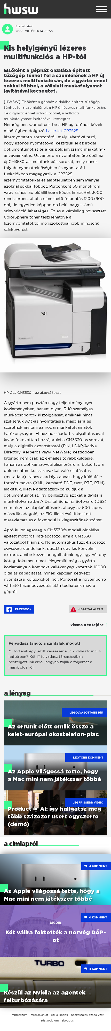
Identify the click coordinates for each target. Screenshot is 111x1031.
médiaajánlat (39, 1014)
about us (68, 1020)
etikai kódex (59, 1014)
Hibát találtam (90, 609)
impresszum (19, 1014)
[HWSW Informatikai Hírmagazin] (21, 8)
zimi (29, 26)
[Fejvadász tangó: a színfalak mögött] (55, 655)
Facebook (22, 609)
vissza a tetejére (87, 625)
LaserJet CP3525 (62, 131)
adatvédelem (50, 1020)
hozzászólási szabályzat (87, 1014)
